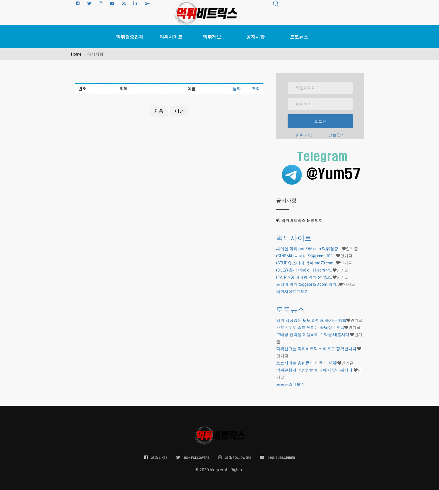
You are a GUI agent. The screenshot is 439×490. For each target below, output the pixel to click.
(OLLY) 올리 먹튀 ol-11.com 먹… (304, 270)
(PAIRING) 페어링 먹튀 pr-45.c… (304, 277)
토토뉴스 (299, 36)
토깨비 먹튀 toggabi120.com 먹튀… (307, 284)
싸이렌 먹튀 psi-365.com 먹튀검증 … (309, 248)
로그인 (320, 121)
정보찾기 (336, 135)
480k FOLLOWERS (196, 458)
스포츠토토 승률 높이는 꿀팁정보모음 (310, 327)
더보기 (292, 291)
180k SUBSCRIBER (281, 458)
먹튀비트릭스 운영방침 (302, 220)
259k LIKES (159, 458)
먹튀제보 (212, 36)
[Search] (276, 4)
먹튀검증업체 (130, 36)
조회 (256, 88)
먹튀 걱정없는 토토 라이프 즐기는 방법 (311, 320)
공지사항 (255, 36)
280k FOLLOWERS (238, 458)
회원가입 (304, 135)
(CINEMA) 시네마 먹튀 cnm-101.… (306, 256)
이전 (179, 111)
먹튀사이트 (171, 36)
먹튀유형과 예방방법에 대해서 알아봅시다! (315, 370)
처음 (158, 111)
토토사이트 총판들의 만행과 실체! (306, 363)
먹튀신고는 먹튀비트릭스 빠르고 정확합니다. (316, 348)
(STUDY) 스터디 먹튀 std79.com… (306, 263)
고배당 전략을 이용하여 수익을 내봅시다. (313, 334)
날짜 (237, 88)
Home (76, 54)
